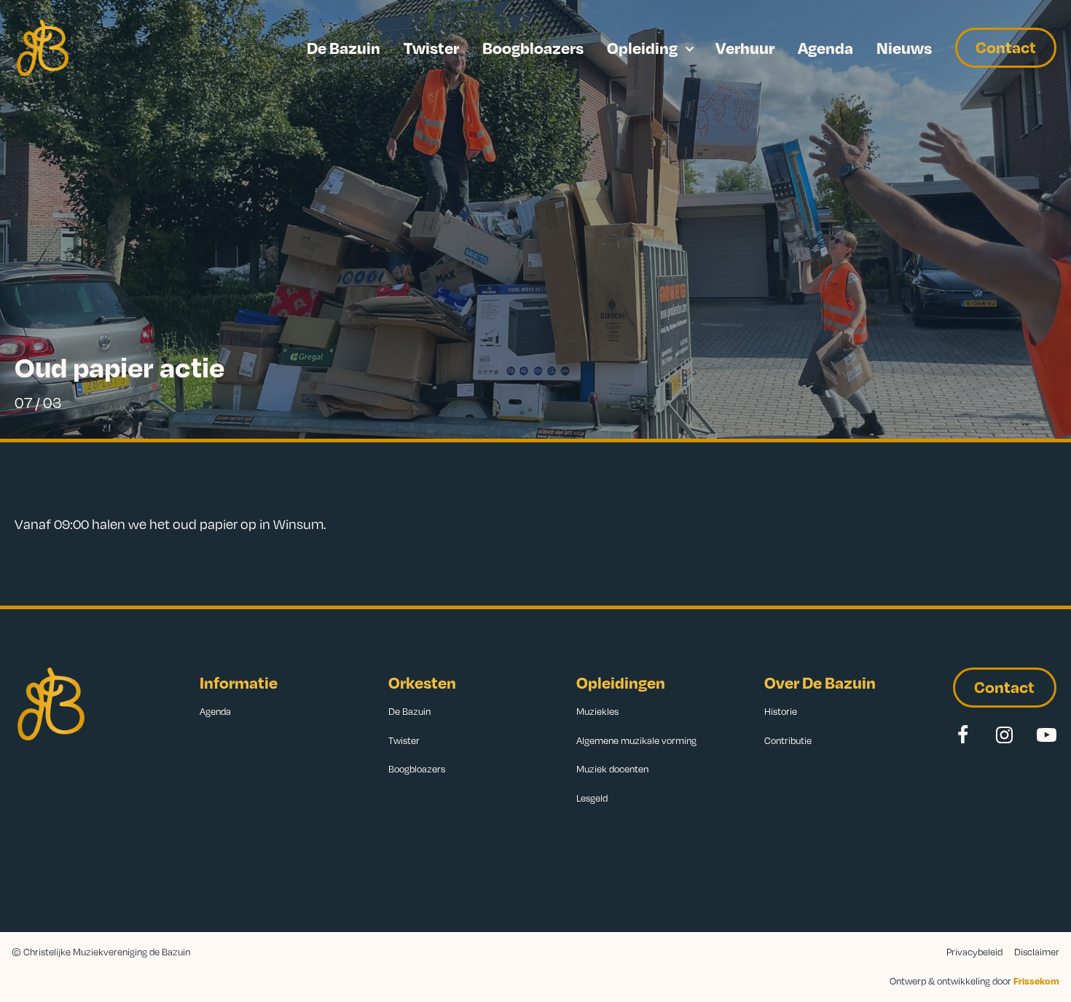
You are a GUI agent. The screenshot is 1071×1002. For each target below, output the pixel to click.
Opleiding (642, 47)
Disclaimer (1036, 951)
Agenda (825, 47)
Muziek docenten (612, 768)
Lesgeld (592, 798)
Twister (431, 47)
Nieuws (904, 47)
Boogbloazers (533, 47)
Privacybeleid (974, 951)
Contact (1006, 46)
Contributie (788, 740)
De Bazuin (343, 47)
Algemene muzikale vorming (636, 740)
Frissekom (1036, 981)
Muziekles (597, 711)
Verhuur (744, 47)
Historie (780, 711)
